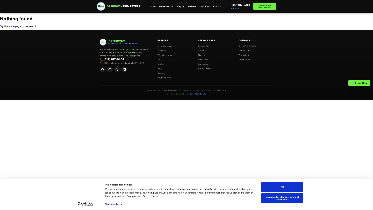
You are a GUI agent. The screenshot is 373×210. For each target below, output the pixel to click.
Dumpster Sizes (165, 46)
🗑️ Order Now (359, 83)
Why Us (180, 6)
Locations (204, 6)
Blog (160, 69)
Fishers (201, 55)
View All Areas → (206, 69)
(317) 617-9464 (240, 6)
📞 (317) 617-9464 (112, 59)
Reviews (192, 6)
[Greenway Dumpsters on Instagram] (109, 69)
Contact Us (244, 50)
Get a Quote (244, 55)
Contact (217, 6)
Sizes (153, 6)
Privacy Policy (164, 78)
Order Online (264, 6)
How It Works (166, 6)
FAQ (159, 59)
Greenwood (203, 64)
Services (162, 50)
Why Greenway (165, 55)
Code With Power (198, 94)
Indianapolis (203, 46)
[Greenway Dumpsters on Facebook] (102, 69)
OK (282, 187)
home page (14, 26)
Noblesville (203, 59)
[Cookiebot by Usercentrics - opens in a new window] (85, 204)
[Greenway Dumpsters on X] (117, 69)
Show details (111, 204)
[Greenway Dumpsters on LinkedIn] (124, 69)
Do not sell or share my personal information (282, 198)
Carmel (201, 50)
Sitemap (161, 73)
